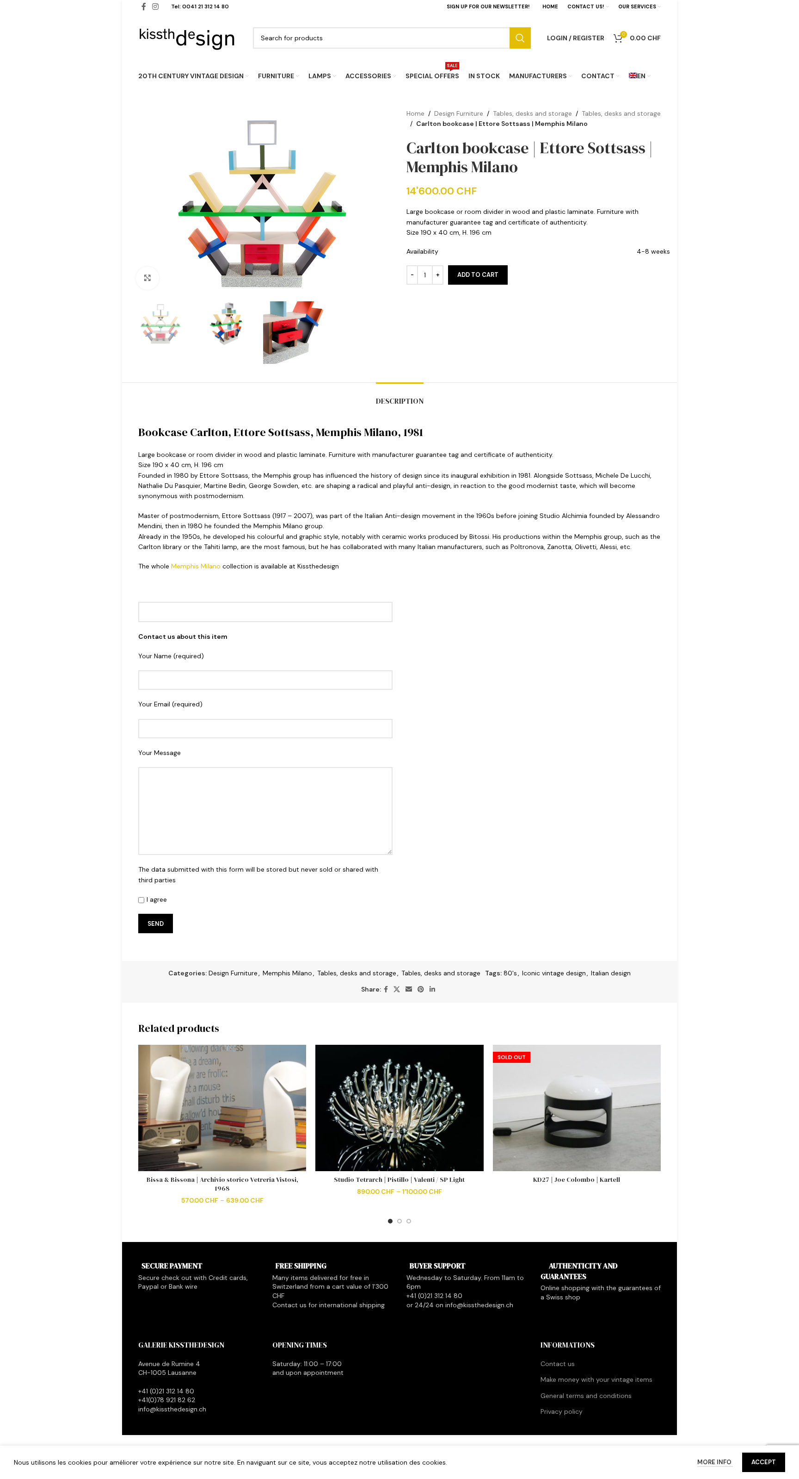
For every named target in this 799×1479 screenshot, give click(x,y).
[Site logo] (187, 37)
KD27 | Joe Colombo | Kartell (576, 1179)
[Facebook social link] (386, 989)
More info (715, 1462)
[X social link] (397, 989)
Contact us (558, 1364)
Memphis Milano (196, 566)
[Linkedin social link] (432, 989)
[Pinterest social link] (421, 989)
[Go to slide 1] (390, 1221)
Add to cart (477, 275)
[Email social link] (409, 989)
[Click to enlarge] (147, 278)
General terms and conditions (586, 1396)
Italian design (611, 973)
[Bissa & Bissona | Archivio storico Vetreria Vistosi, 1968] (222, 1108)
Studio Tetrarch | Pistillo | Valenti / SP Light (399, 1179)
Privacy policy (562, 1411)
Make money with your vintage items (596, 1379)
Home (415, 113)
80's (510, 973)
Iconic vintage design (554, 973)
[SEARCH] (520, 38)
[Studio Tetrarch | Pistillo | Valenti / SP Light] (399, 1108)
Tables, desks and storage (532, 113)
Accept (763, 1462)
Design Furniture (458, 113)
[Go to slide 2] (399, 1221)
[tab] (400, 396)
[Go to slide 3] (408, 1221)
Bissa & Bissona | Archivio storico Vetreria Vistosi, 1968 (222, 1184)
